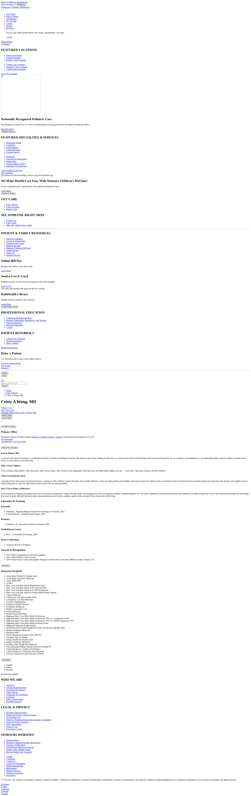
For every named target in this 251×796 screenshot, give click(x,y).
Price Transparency (14, 724)
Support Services (13, 255)
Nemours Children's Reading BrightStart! (23, 743)
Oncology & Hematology (16, 159)
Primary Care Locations (16, 60)
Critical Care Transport (15, 338)
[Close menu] (2, 10)
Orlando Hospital (13, 58)
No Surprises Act (13, 717)
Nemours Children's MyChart (18, 248)
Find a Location (12, 207)
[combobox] (13, 383)
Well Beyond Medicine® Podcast (20, 747)
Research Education (14, 325)
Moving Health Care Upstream (19, 752)
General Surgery (13, 152)
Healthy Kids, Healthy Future (18, 750)
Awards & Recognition (15, 690)
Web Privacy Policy (14, 729)
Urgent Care (11, 220)
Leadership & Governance (17, 695)
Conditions (10, 759)
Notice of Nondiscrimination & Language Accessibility (29, 720)
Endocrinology (12, 147)
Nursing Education (14, 323)
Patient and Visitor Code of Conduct (21, 715)
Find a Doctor (12, 205)
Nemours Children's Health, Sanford (47, 437)
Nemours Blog (12, 740)
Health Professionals (14, 766)
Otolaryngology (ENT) (15, 164)
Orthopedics (11, 161)
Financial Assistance (14, 239)
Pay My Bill (11, 21)
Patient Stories (12, 250)
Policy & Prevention (14, 699)
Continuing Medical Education (19, 318)
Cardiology (11, 145)
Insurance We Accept (15, 243)
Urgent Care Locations (15, 64)
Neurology (10, 157)
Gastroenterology (13, 150)
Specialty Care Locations (16, 67)
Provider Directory (14, 702)
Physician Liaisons (14, 341)
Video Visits (11, 223)
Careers (9, 23)
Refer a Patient (12, 16)
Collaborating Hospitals (16, 69)
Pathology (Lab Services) (16, 166)
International (11, 19)
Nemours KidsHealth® (15, 745)
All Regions (21, 5)
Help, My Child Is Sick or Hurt (19, 225)
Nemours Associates (14, 773)
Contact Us (11, 761)
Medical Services (13, 771)
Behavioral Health (13, 143)
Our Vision (10, 14)
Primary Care (11, 209)
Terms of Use (11, 727)
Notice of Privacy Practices (17, 722)
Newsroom (10, 775)
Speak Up (10, 253)
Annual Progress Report (16, 687)
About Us (10, 685)
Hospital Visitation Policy (16, 713)
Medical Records (13, 246)
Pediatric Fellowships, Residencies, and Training (26, 320)
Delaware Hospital (14, 55)
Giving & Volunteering (15, 241)
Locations (10, 697)
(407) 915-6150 (19, 442)
